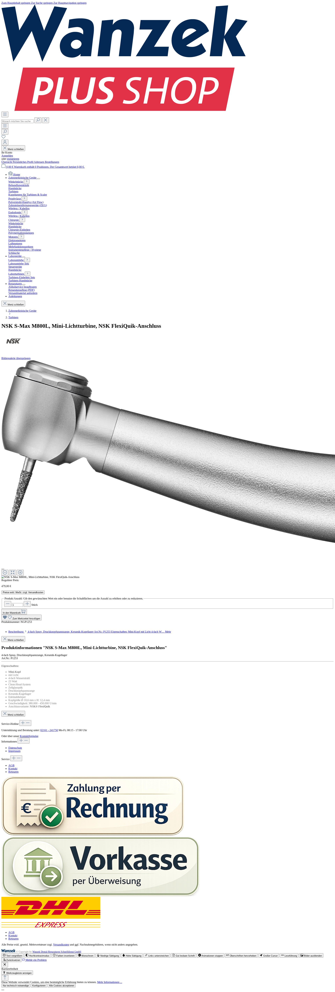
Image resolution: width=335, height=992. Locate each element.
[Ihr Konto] (4, 142)
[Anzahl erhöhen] (27, 604)
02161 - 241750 (49, 730)
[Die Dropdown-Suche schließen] (45, 120)
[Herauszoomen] (4, 573)
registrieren (13, 158)
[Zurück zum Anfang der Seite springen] (4, 978)
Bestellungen (52, 161)
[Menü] (4, 114)
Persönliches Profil (23, 161)
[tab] (89, 631)
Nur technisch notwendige (16, 985)
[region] (167, 469)
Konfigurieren (39, 985)
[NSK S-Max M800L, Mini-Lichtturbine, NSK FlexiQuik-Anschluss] (40, 577)
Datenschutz (15, 747)
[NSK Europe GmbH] (167, 341)
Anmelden (7, 155)
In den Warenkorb (12, 613)
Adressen (39, 161)
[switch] (12, 955)
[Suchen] (37, 120)
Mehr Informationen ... (109, 982)
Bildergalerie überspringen (16, 358)
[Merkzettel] (3, 137)
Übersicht (7, 161)
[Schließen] (2, 569)
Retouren (13, 771)
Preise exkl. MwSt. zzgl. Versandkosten (23, 592)
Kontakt (12, 768)
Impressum (14, 750)
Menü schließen (16, 149)
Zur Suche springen (42, 2)
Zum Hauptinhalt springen (16, 2)
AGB (11, 765)
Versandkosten (61, 944)
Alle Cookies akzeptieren (61, 985)
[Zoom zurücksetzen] (12, 573)
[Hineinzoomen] (20, 573)
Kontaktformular (29, 736)
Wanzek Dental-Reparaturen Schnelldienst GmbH (56, 951)
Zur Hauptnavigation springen (70, 2)
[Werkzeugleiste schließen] (4, 964)
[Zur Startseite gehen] (124, 109)
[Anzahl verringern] (7, 604)
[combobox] (17, 121)
